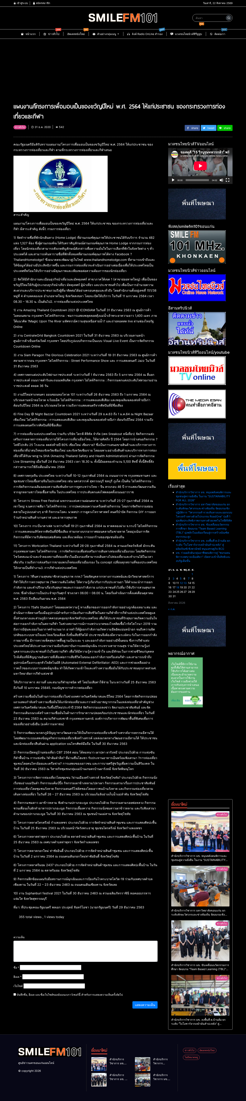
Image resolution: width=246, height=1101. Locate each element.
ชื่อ (16, 967)
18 (177, 587)
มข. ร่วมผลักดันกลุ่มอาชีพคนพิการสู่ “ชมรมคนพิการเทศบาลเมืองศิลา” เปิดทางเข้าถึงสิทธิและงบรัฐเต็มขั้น (203, 556)
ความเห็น (19, 937)
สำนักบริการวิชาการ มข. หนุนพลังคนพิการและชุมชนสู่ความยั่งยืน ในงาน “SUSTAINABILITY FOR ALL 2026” (203, 496)
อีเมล (17, 976)
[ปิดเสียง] (221, 180)
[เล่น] (173, 180)
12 (181, 583)
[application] (200, 166)
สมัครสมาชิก (42, 3)
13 (185, 583)
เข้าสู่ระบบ (22, 3)
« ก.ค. (171, 609)
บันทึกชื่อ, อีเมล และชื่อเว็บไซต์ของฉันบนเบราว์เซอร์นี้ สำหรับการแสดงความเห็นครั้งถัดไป (70, 994)
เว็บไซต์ (18, 986)
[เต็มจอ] (227, 180)
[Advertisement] (123, 68)
